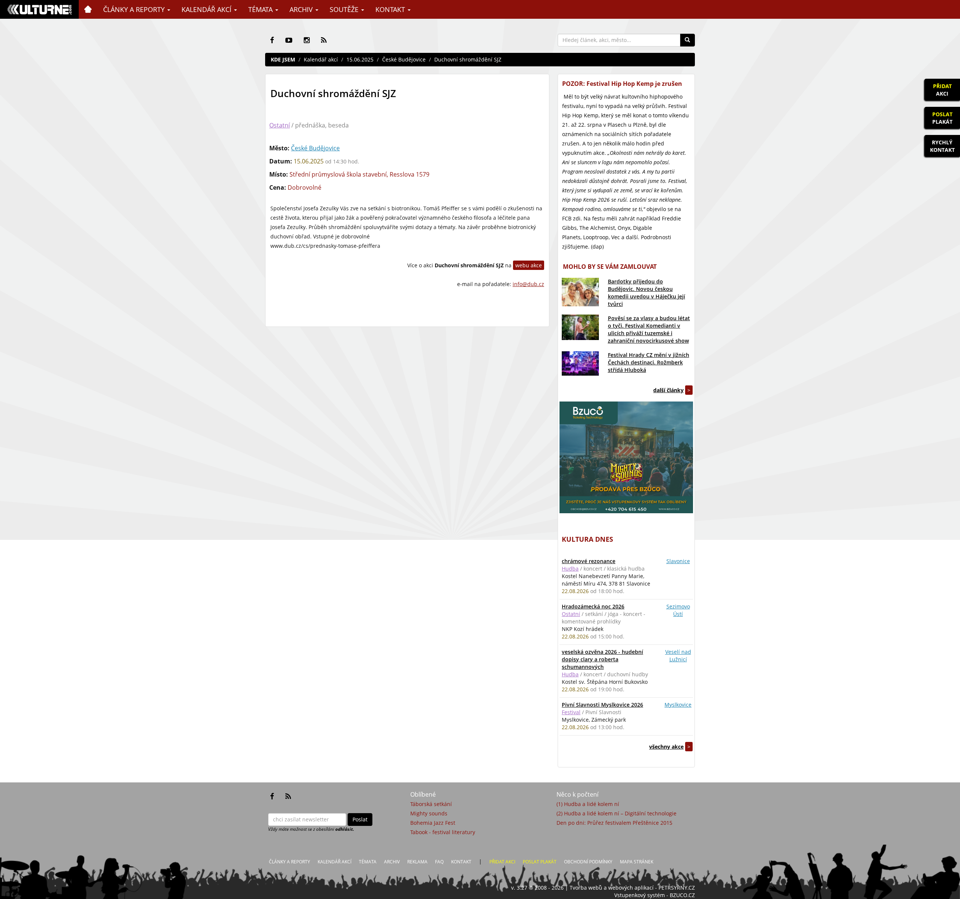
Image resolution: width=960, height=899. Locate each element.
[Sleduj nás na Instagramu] (307, 40)
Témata (261, 9)
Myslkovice (678, 704)
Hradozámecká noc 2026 (593, 606)
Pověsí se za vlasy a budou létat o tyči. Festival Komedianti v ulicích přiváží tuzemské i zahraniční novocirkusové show (649, 329)
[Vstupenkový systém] (626, 457)
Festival (571, 712)
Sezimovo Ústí (678, 610)
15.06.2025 (360, 59)
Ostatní (279, 125)
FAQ (439, 862)
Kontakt (391, 9)
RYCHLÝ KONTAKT (942, 146)
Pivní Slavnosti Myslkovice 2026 (602, 704)
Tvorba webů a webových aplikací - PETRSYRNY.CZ (632, 887)
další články (668, 390)
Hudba (570, 568)
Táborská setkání (431, 804)
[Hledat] (687, 40)
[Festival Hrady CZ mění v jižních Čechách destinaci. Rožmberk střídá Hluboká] (580, 363)
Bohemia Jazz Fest (432, 822)
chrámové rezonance (588, 561)
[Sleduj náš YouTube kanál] (288, 40)
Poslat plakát (539, 862)
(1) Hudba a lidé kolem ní (587, 804)
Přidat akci (502, 862)
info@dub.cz (528, 284)
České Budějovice (404, 59)
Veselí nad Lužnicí (678, 655)
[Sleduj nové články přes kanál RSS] (324, 40)
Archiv (302, 9)
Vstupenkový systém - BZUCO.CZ (654, 895)
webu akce (528, 265)
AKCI (942, 89)
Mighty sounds (428, 813)
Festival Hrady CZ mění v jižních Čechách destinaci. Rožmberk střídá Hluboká (648, 362)
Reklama (417, 862)
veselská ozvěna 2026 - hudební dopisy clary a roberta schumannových (602, 659)
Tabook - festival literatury (442, 832)
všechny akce (666, 746)
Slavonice (678, 561)
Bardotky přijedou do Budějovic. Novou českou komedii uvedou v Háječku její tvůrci (646, 292)
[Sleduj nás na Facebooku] (272, 40)
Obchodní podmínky (588, 862)
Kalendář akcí (207, 9)
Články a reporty (134, 9)
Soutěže (345, 9)
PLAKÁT (942, 118)
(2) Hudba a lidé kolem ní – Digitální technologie (616, 813)
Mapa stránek (636, 862)
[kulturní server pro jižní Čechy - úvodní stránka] (39, 9)
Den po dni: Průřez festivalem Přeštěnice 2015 (614, 822)
